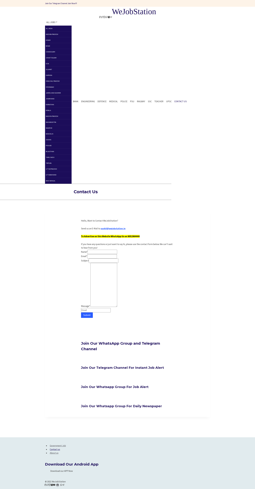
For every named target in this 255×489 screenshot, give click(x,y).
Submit (87, 315)
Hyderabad (50, 87)
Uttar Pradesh (51, 169)
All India (49, 28)
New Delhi (49, 134)
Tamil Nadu (50, 157)
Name (84, 251)
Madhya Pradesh (52, 116)
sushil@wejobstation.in (113, 228)
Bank (75, 101)
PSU (132, 101)
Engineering (88, 101)
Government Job (58, 445)
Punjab (48, 145)
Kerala (48, 110)
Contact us (55, 449)
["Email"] (57, 485)
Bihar (48, 46)
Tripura (49, 163)
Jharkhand (50, 99)
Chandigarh (50, 52)
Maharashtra (51, 122)
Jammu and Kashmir (53, 93)
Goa (47, 64)
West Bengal (50, 181)
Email (84, 256)
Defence (102, 101)
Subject (85, 260)
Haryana (49, 75)
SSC (150, 101)
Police (123, 101)
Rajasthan (50, 151)
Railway (141, 101)
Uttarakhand (51, 175)
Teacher (158, 101)
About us (54, 452)
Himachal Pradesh (53, 81)
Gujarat (49, 69)
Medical (113, 101)
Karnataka (50, 105)
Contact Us (180, 101)
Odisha (48, 140)
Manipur (49, 128)
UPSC (169, 101)
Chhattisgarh (51, 58)
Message (85, 306)
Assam (48, 40)
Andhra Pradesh (52, 34)
